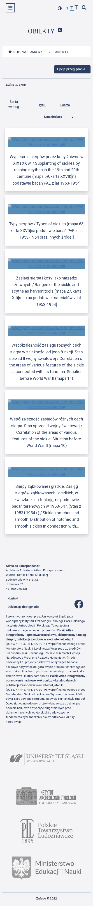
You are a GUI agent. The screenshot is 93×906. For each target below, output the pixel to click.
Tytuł (42, 105)
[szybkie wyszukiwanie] (84, 8)
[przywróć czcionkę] (72, 8)
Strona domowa (28, 52)
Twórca (65, 105)
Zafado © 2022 (46, 898)
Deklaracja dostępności (23, 606)
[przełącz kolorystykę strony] (60, 8)
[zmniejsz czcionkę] (67, 8)
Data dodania (53, 116)
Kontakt (13, 598)
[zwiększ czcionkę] (76, 8)
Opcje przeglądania (71, 69)
